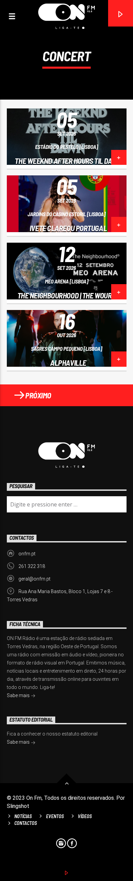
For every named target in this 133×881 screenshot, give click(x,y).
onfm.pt (26, 553)
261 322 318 (31, 566)
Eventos (55, 816)
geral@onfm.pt (34, 579)
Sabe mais (19, 695)
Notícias (23, 816)
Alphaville (68, 362)
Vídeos (85, 816)
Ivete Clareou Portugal (68, 228)
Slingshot (18, 806)
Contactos (25, 823)
